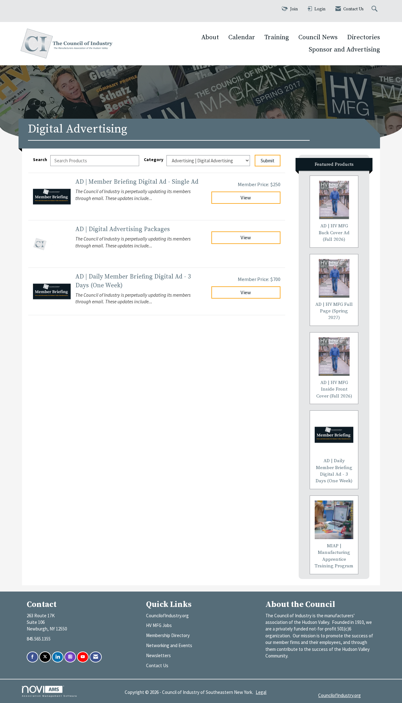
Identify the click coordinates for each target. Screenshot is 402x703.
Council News (318, 37)
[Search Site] (375, 9)
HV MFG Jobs (159, 625)
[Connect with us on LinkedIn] (57, 657)
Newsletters (158, 655)
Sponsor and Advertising (344, 50)
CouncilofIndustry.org (167, 616)
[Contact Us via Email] (96, 657)
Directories (363, 37)
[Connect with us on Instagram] (70, 657)
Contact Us (157, 665)
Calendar (241, 37)
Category (153, 159)
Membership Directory (168, 635)
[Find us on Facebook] (32, 657)
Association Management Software (49, 696)
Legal (261, 692)
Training (276, 37)
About (210, 37)
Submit (267, 161)
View (246, 197)
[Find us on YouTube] (83, 657)
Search (40, 159)
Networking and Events (169, 645)
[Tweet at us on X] (45, 657)
